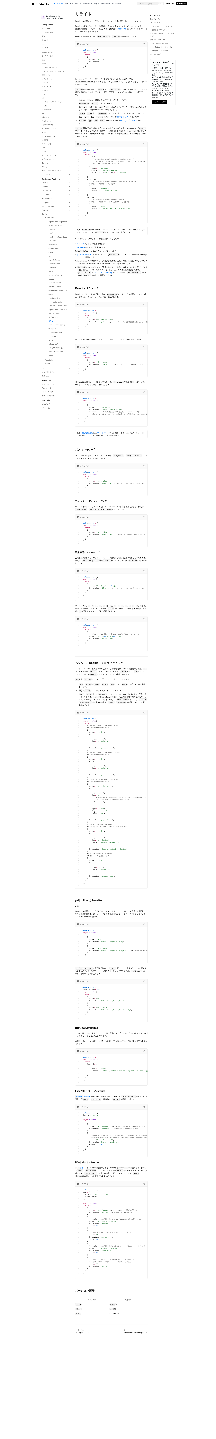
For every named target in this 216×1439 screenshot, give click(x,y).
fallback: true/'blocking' (103, 272)
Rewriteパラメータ (87, 288)
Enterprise (116, 3)
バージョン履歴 (84, 1290)
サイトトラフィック (72, 3)
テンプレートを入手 (160, 101)
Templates (105, 3)
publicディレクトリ (85, 254)
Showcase (86, 3)
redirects (122, 29)
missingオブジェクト (128, 120)
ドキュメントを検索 (150, 4)
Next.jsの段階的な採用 (87, 1027)
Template (182, 3)
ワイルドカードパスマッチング (91, 501)
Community (46, 400)
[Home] (40, 3)
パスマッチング (85, 449)
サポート (83, 1096)
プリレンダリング (103, 433)
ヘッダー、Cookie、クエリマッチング (99, 662)
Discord (171, 3)
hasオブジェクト (123, 117)
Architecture (46, 380)
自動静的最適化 (87, 433)
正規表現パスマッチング (87, 552)
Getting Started (47, 25)
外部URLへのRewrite (88, 900)
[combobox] (56, 17)
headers (80, 244)
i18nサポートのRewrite (87, 1162)
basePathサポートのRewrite (90, 1091)
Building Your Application (51, 179)
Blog (95, 3)
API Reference (47, 199)
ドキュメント (58, 3)
